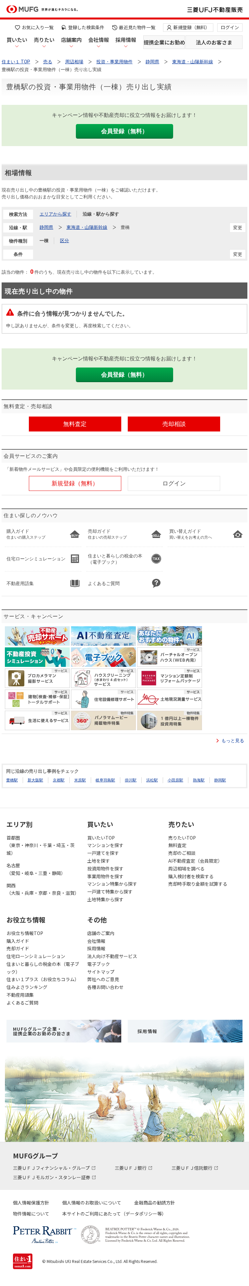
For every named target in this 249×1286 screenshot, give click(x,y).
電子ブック (98, 964)
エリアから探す (55, 214)
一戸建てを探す (103, 853)
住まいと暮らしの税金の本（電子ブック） (42, 968)
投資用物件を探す (105, 868)
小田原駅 (175, 780)
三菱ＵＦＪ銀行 (131, 1168)
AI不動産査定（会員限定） (195, 860)
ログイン (230, 27)
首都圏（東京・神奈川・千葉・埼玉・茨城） (40, 845)
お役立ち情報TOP (24, 933)
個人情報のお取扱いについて (91, 1202)
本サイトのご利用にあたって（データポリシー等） (114, 1213)
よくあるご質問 (22, 1002)
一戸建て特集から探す (110, 891)
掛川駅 (130, 780)
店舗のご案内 (100, 933)
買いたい (16, 40)
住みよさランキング (26, 987)
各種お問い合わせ (105, 987)
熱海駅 (199, 780)
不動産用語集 (20, 995)
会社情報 (98, 40)
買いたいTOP (101, 837)
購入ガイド (17, 941)
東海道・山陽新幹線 (86, 227)
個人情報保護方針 (31, 1202)
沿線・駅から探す (101, 214)
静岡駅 (220, 780)
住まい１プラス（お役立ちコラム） (42, 979)
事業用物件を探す (105, 876)
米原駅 (80, 780)
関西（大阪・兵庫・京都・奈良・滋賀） (42, 889)
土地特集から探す (105, 899)
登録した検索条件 (86, 27)
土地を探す (98, 860)
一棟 (44, 240)
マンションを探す (105, 845)
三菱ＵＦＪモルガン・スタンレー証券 (52, 1177)
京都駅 (59, 780)
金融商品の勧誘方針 (154, 1202)
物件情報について (31, 1213)
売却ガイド (17, 948)
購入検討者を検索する (191, 876)
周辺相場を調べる (186, 868)
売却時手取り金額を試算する (197, 883)
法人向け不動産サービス (112, 956)
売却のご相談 (182, 853)
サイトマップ (100, 971)
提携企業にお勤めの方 (164, 42)
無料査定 (177, 845)
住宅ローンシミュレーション (35, 956)
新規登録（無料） (191, 27)
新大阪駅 (35, 780)
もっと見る (232, 740)
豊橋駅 (12, 780)
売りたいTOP (182, 837)
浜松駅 (152, 780)
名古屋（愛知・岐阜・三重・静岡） (35, 869)
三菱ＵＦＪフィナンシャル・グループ (52, 1168)
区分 (64, 240)
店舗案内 (71, 40)
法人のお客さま (214, 42)
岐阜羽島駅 (105, 780)
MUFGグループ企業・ (42, 1031)
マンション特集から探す (112, 883)
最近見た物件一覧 (137, 27)
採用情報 (125, 40)
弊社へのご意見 (103, 979)
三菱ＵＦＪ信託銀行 (192, 1168)
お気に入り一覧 (37, 27)
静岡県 (46, 227)
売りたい (44, 40)
